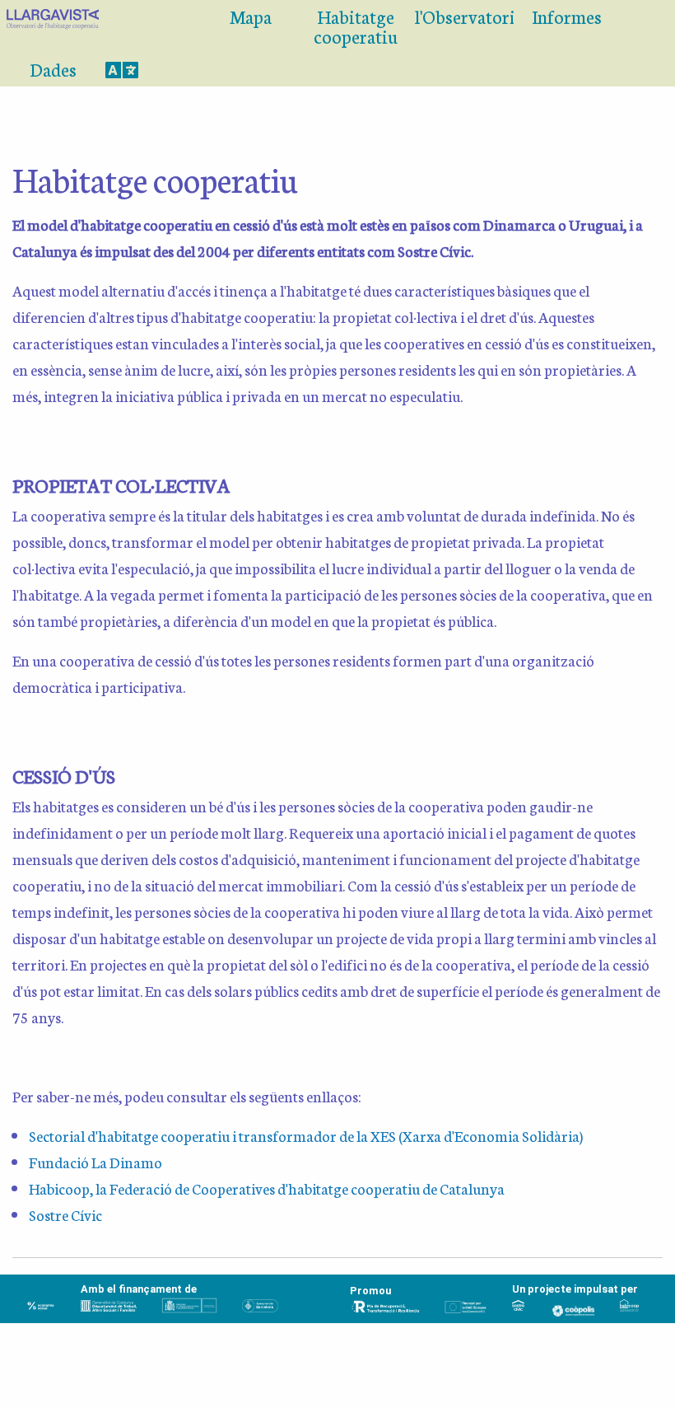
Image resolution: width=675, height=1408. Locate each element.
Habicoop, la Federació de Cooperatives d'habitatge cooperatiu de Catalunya (267, 1188)
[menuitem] (92, 26)
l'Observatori (464, 16)
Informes (567, 16)
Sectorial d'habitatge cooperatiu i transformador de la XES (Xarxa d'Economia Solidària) (306, 1135)
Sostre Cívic (65, 1214)
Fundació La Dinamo (95, 1161)
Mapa (251, 16)
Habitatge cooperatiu (356, 26)
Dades (53, 69)
